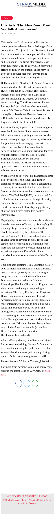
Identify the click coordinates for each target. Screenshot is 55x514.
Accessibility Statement (27, 503)
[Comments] (35, 383)
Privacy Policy (44, 500)
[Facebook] (18, 383)
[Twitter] (27, 383)
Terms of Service (29, 500)
